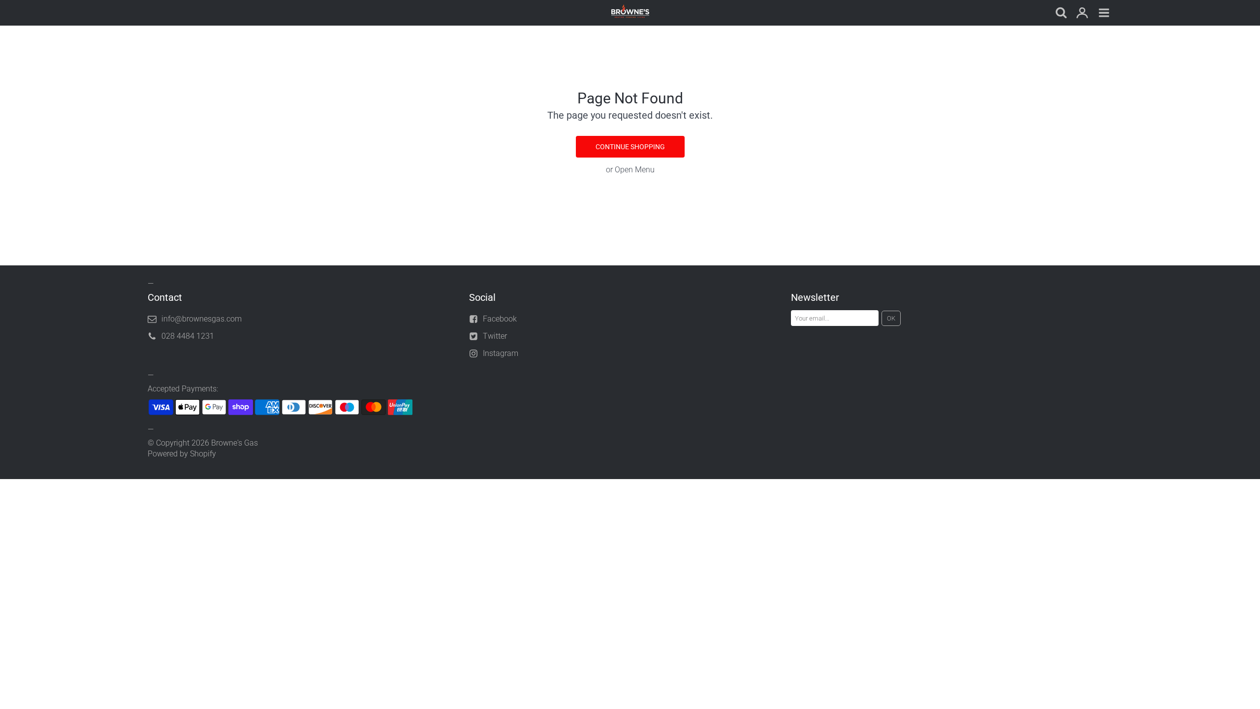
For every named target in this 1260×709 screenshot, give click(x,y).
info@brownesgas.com (201, 318)
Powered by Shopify (182, 453)
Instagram (500, 353)
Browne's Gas (234, 443)
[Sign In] (1082, 14)
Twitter (495, 336)
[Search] (1060, 14)
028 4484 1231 (187, 336)
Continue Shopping (630, 147)
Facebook (500, 318)
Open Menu (635, 169)
